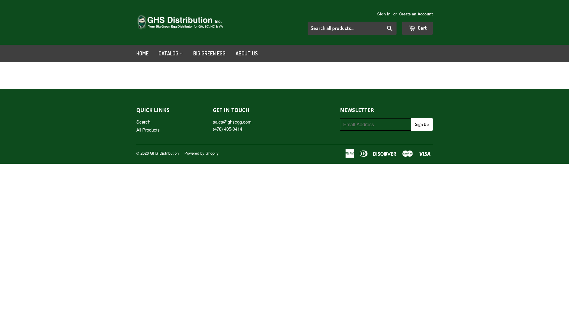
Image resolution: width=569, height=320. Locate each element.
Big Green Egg (209, 53)
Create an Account (416, 14)
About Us (247, 53)
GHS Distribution (164, 153)
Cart (422, 28)
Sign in (384, 14)
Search (143, 122)
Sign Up (422, 124)
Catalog (169, 53)
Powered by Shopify (201, 153)
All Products (148, 130)
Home (142, 53)
